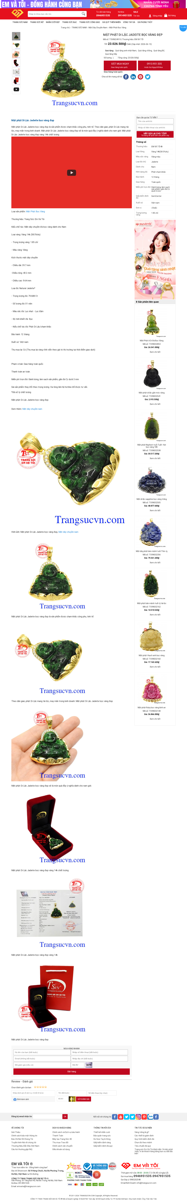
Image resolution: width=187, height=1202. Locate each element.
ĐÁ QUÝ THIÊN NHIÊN (111, 22)
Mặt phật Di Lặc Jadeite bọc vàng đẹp (32, 120)
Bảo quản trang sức (102, 1136)
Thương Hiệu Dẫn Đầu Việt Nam (25, 1146)
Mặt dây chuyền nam (32, 409)
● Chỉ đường (33, 1174)
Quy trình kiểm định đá (144, 1139)
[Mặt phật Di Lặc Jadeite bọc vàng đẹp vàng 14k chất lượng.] (16, 63)
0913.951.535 (153, 65)
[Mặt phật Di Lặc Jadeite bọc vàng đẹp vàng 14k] (16, 72)
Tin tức (136, 16)
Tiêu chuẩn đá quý (143, 1146)
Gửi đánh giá (83, 1099)
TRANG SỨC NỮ (37, 22)
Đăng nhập (157, 16)
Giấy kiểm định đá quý (103, 1146)
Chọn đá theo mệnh (143, 1142)
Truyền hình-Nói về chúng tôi (23, 1142)
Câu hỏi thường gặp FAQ (21, 1149)
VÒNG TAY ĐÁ (129, 22)
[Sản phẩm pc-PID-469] (155, 260)
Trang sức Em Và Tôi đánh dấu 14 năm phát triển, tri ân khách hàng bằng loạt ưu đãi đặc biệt (154, 1151)
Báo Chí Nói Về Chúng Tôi (22, 1139)
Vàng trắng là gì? (142, 1132)
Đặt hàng (71, 1071)
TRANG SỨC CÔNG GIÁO (89, 22)
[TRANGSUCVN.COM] (17, 16)
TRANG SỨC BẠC (69, 22)
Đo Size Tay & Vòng (102, 1139)
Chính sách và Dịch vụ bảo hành (66, 1132)
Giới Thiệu (15, 1132)
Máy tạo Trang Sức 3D (62, 1139)
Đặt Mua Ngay (120, 65)
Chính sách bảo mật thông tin (24, 1136)
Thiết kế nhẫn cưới (102, 1132)
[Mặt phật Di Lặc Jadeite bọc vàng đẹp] (16, 81)
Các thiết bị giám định (144, 1136)
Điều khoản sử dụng (61, 1149)
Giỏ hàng (170, 15)
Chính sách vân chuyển (62, 1146)
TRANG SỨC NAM (20, 22)
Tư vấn (183, 27)
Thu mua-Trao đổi (60, 1142)
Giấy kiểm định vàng (102, 1142)
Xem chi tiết (155, 352)
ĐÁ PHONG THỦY (145, 22)
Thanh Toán (57, 1136)
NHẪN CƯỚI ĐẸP (53, 22)
